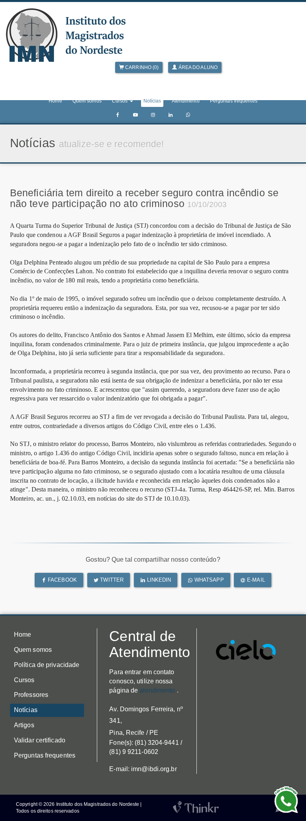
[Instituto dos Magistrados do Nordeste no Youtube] (135, 115)
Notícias (152, 101)
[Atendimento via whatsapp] (188, 115)
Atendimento (186, 101)
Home (55, 101)
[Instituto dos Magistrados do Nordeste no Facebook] (118, 115)
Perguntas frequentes (233, 101)
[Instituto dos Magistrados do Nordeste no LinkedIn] (171, 115)
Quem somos (87, 101)
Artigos (24, 725)
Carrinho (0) (141, 67)
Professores (31, 694)
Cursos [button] (120, 101)
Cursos (24, 680)
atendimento (157, 690)
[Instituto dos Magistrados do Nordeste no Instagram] (153, 115)
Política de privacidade (46, 664)
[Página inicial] (66, 35)
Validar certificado (39, 740)
